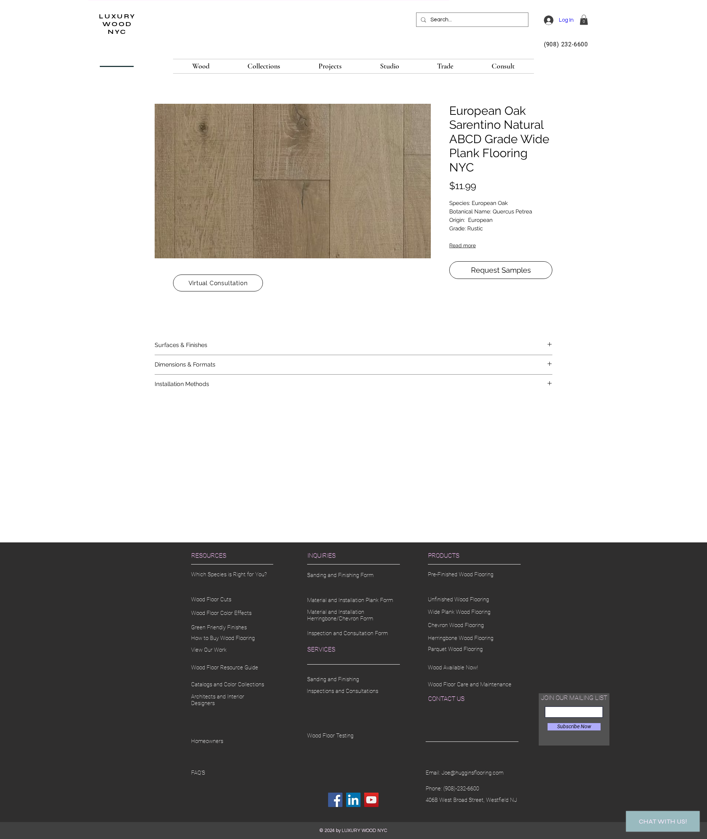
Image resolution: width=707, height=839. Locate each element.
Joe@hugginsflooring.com (472, 772)
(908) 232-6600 (566, 44)
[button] (584, 20)
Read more (462, 245)
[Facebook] (335, 800)
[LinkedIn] (353, 800)
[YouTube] (371, 800)
